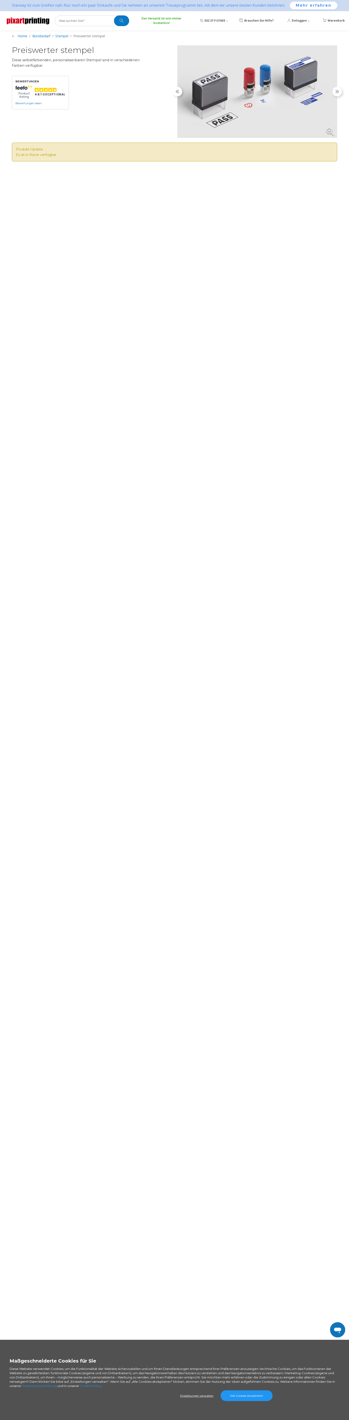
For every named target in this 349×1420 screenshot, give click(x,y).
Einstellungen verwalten (196, 1395)
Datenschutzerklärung (39, 1386)
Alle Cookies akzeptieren (246, 1395)
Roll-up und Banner (232, 1095)
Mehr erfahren (313, 5)
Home (22, 36)
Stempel (61, 36)
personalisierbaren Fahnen (251, 1100)
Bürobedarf (41, 36)
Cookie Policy (90, 1386)
